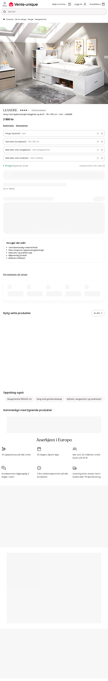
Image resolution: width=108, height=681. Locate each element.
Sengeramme (40, 19)
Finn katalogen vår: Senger (15, 274)
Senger (30, 19)
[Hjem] (4, 19)
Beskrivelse (8, 125)
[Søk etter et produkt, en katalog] (5, 12)
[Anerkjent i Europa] (23, 4)
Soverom (10, 19)
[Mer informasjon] (104, 166)
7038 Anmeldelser (38, 110)
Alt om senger (20, 19)
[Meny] (4, 3)
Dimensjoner (22, 125)
